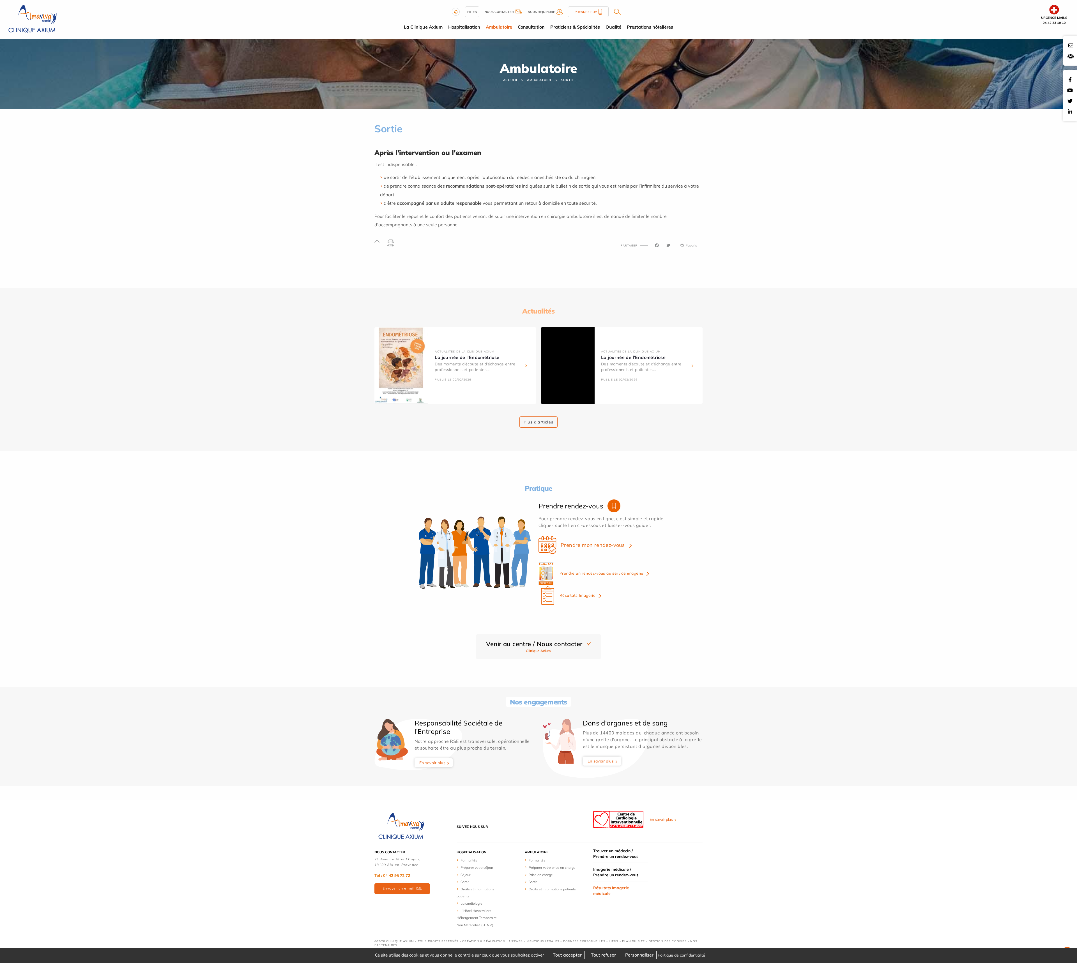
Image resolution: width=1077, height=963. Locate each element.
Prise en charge (541, 875)
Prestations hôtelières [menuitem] (650, 27)
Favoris (691, 245)
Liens (613, 941)
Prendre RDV (586, 12)
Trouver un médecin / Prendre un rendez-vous (615, 853)
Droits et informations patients (552, 889)
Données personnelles (584, 941)
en (475, 12)
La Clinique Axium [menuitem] (423, 27)
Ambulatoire (539, 80)
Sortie (567, 80)
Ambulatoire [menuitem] (499, 27)
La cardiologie (471, 903)
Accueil (510, 80)
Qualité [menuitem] (613, 27)
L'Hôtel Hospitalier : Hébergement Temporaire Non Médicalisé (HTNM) (477, 918)
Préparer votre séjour (477, 867)
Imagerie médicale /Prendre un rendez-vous (615, 872)
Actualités (538, 311)
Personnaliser (639, 955)
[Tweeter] (668, 245)
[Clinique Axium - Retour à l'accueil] (401, 826)
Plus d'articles (538, 422)
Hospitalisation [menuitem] (464, 27)
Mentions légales (543, 941)
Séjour (465, 875)
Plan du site (633, 941)
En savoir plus (432, 762)
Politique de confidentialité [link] (681, 955)
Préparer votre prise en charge (552, 867)
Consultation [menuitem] (531, 27)
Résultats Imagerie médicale (611, 890)
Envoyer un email (399, 888)
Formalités (469, 860)
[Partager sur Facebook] (657, 245)
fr (469, 12)
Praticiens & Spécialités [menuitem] (575, 27)
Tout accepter (567, 955)
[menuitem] (477, 860)
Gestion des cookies (668, 941)
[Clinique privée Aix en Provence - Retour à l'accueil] (32, 19)
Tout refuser (603, 955)
